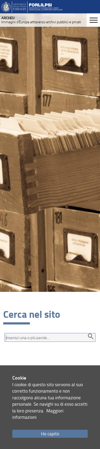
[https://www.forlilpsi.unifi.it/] (31, 7)
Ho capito (50, 434)
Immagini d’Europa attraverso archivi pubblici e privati (41, 20)
